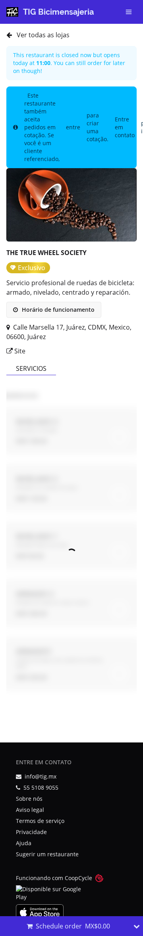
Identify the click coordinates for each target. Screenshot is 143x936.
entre (73, 127)
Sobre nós (29, 798)
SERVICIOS (31, 368)
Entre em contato (125, 127)
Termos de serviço (40, 821)
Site (19, 351)
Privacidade (31, 832)
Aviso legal (30, 809)
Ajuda (23, 843)
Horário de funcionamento (57, 309)
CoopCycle (78, 878)
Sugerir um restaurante (47, 854)
